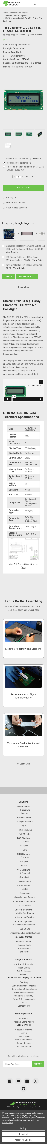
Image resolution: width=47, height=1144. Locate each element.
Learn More (25, 764)
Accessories (23, 885)
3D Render (36, 63)
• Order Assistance (23, 1039)
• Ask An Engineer (24, 971)
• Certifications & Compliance (23, 989)
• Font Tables (24, 952)
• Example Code (23, 945)
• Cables (24, 889)
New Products (24, 806)
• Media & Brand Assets (23, 1022)
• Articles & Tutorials (23, 964)
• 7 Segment (24, 873)
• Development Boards (24, 897)
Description (23, 287)
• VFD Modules (24, 881)
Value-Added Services (16, 207)
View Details (12, 252)
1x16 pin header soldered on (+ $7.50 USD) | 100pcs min (25, 168)
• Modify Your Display (24, 913)
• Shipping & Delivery (23, 995)
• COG (24, 850)
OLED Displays (23, 854)
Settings (23, 1128)
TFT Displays (23, 810)
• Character (24, 841)
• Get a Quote (24, 1036)
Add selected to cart (27, 276)
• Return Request (23, 1043)
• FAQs (23, 1002)
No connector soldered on (19, 163)
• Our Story (23, 982)
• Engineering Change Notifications (24, 933)
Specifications (21, 63)
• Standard (24, 813)
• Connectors (24, 893)
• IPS (24, 825)
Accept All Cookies (24, 1139)
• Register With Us (23, 1029)
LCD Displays (23, 838)
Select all (8, 276)
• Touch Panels (24, 905)
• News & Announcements (23, 999)
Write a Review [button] (36, 35)
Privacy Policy (7, 1122)
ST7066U (26, 59)
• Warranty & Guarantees (23, 992)
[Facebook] (10, 1081)
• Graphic (24, 845)
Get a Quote (11, 197)
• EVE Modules (24, 834)
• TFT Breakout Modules (24, 901)
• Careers (23, 1018)
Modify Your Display (15, 202)
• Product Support (24, 1046)
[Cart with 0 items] (34, 3)
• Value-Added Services (24, 917)
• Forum (23, 974)
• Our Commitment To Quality (24, 986)
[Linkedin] (27, 1081)
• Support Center (23, 941)
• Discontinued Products (24, 924)
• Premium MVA (24, 817)
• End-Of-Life (24, 929)
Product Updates (23, 921)
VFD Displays (23, 870)
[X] (35, 1081)
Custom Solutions (23, 910)
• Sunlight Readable (24, 821)
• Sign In (23, 1033)
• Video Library (23, 968)
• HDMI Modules (24, 830)
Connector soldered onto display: (23, 158)
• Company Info (23, 1006)
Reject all (23, 1134)
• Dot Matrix (24, 877)
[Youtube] (18, 1081)
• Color (24, 865)
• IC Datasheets (23, 948)
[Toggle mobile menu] (42, 3)
